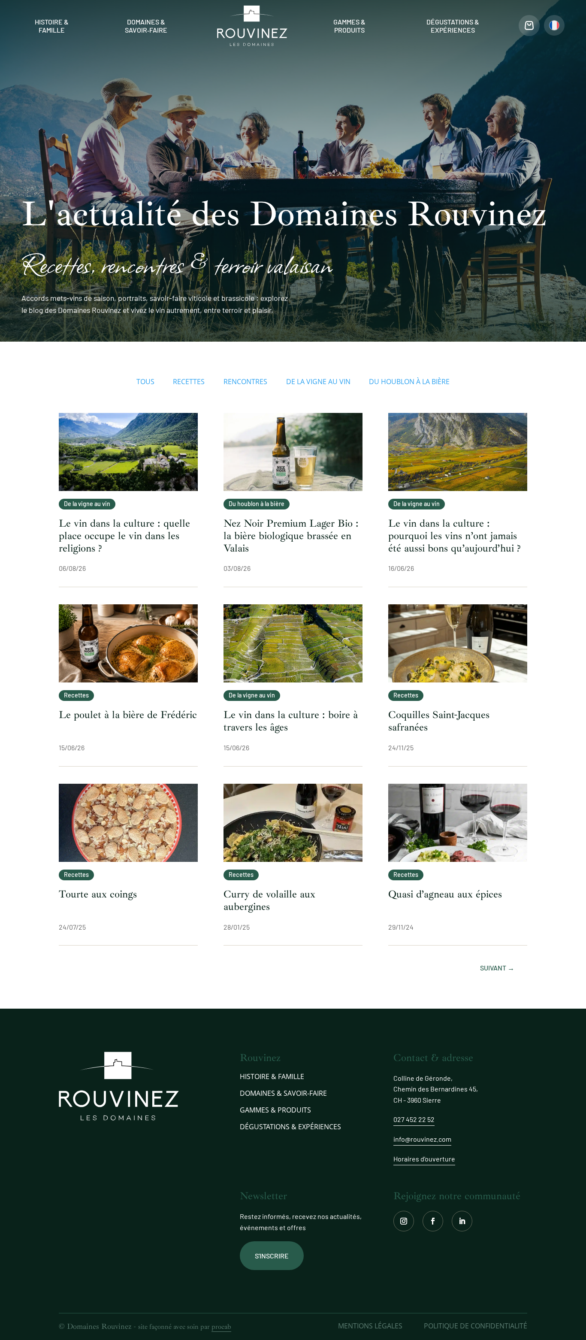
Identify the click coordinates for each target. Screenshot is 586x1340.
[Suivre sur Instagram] (403, 1221)
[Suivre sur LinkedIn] (462, 1221)
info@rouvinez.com (422, 1139)
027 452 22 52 (414, 1119)
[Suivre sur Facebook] (433, 1221)
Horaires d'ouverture (424, 1159)
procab (221, 1326)
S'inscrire (272, 1256)
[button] (554, 25)
